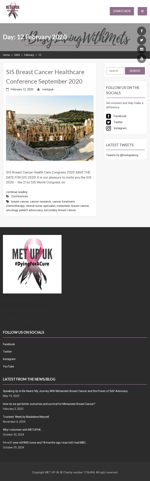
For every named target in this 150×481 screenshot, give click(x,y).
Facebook (9, 344)
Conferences (19, 196)
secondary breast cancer (60, 210)
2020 (17, 54)
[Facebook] (141, 31)
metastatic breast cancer (73, 206)
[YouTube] (141, 58)
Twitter (7, 351)
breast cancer (20, 201)
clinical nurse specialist (40, 206)
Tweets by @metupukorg (122, 155)
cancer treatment (63, 201)
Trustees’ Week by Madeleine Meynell (26, 416)
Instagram (9, 359)
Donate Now (121, 11)
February (29, 54)
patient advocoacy (31, 210)
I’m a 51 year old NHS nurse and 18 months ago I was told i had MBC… (45, 442)
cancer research (40, 201)
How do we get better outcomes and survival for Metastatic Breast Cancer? (49, 403)
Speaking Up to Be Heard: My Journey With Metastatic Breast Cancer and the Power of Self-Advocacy (65, 391)
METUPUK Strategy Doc (19, 301)
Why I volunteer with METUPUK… (22, 429)
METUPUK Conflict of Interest (23, 320)
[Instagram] (141, 49)
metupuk (48, 89)
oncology (12, 210)
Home (6, 54)
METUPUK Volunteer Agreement (25, 310)
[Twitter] (141, 40)
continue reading (16, 192)
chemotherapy (15, 206)
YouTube (8, 366)
